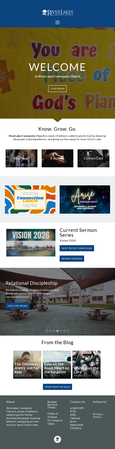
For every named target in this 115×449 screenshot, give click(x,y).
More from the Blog (57, 387)
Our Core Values (17, 306)
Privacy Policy (98, 415)
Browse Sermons (72, 258)
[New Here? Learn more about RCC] (21, 167)
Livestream (57, 88)
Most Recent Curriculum (77, 248)
